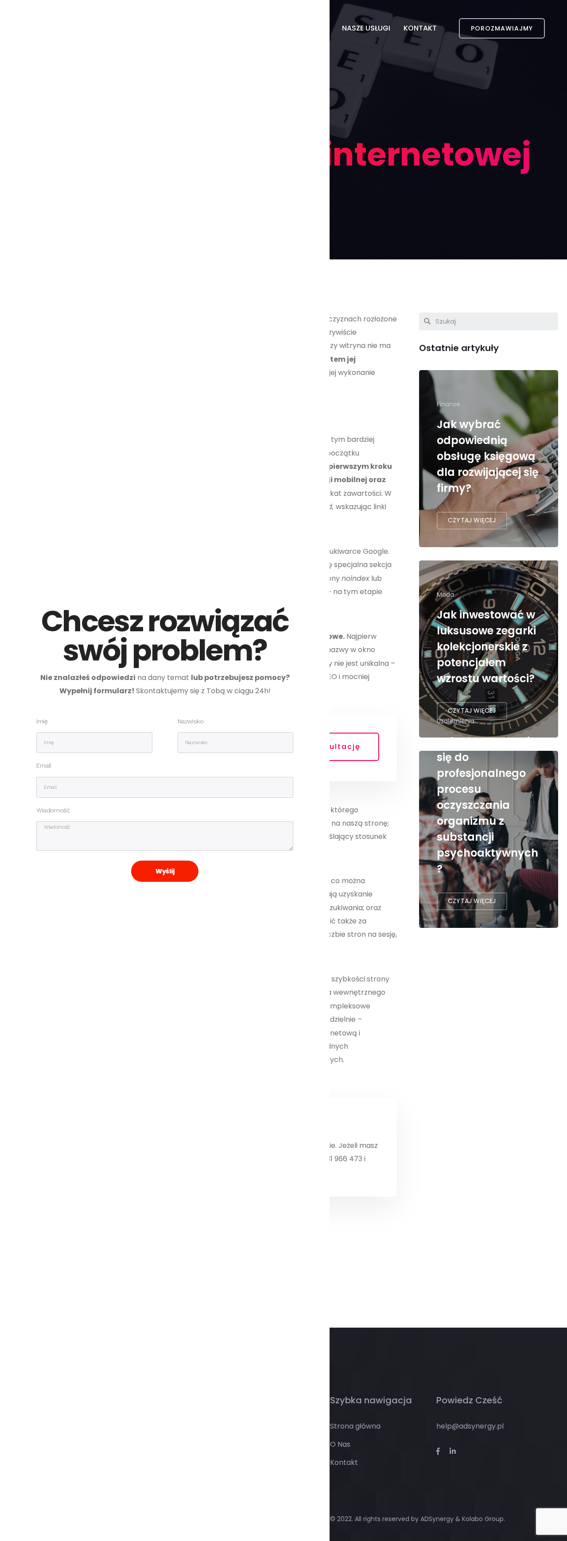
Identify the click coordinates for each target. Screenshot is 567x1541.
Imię (41, 721)
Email (43, 765)
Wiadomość (53, 810)
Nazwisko (190, 721)
